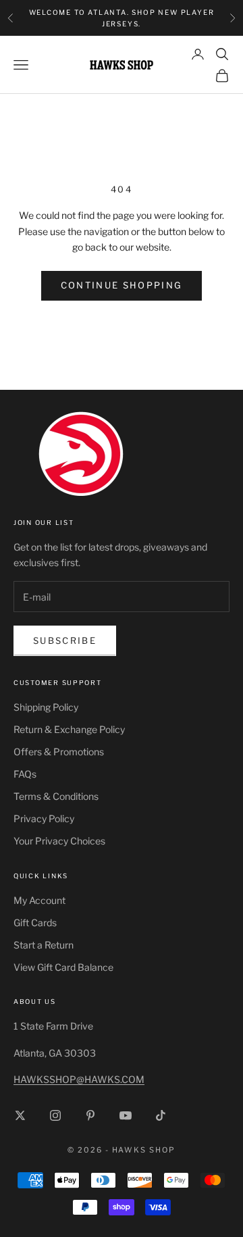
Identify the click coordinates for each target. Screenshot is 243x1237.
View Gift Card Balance (63, 967)
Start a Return (44, 945)
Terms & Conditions (56, 796)
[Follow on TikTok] (160, 1115)
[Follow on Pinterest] (90, 1115)
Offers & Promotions (59, 751)
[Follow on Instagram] (55, 1115)
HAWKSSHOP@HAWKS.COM (79, 1079)
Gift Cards (35, 922)
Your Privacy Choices (59, 841)
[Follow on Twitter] (20, 1115)
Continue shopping (122, 285)
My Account (39, 900)
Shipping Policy (46, 707)
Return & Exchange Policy (69, 729)
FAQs (25, 774)
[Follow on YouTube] (125, 1115)
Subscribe (65, 640)
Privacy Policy (44, 818)
